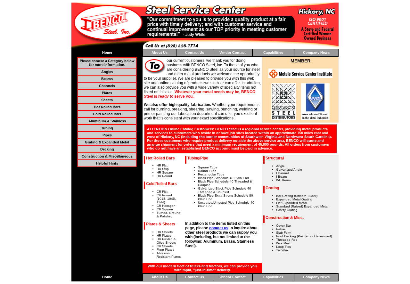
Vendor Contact (232, 52)
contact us (218, 228)
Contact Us (194, 52)
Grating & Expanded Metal (107, 142)
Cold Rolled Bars (107, 114)
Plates (107, 93)
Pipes (107, 135)
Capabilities (273, 52)
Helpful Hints (107, 163)
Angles (107, 72)
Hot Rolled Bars (107, 107)
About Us (160, 52)
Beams (107, 79)
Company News (316, 52)
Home (107, 52)
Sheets (107, 100)
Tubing (107, 128)
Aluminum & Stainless (107, 121)
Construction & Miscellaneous (107, 156)
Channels (107, 86)
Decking (107, 149)
